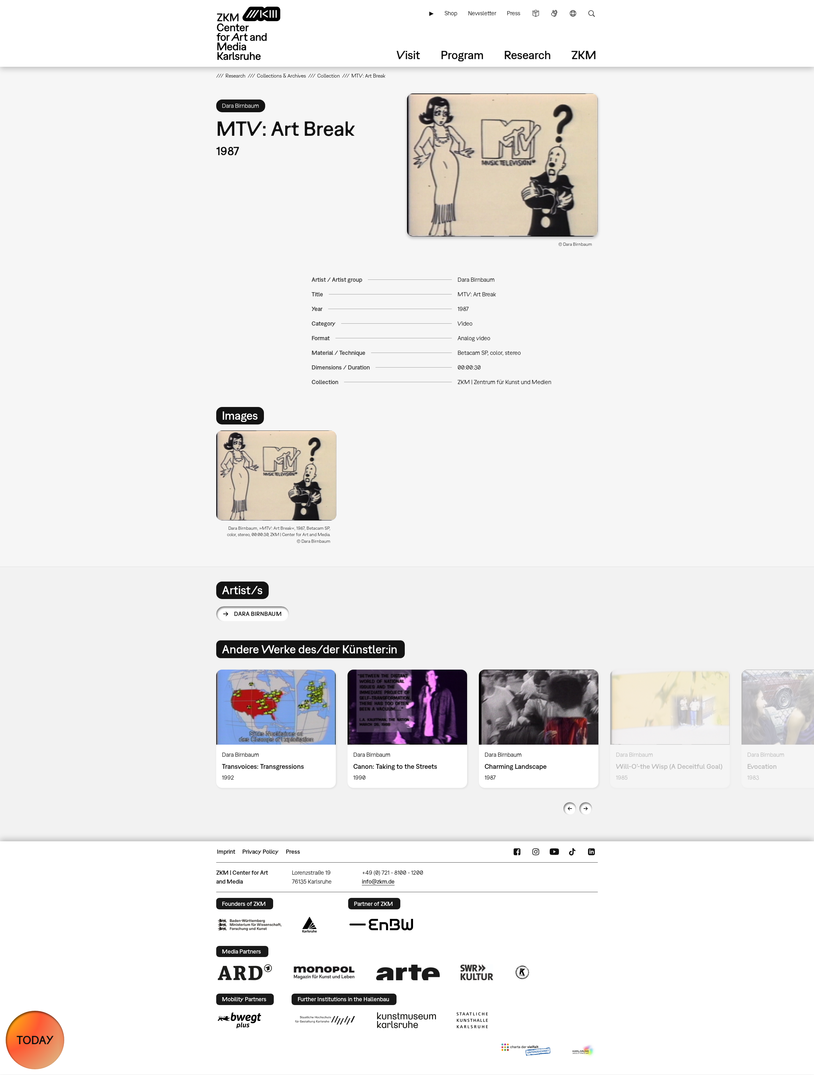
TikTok (573, 851)
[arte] (408, 972)
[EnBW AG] (381, 924)
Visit (408, 55)
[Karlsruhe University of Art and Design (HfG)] (325, 1020)
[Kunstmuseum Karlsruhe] (406, 1020)
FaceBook (517, 851)
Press (513, 13)
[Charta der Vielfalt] (526, 1051)
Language (573, 13)
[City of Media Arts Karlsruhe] (584, 1051)
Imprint (226, 851)
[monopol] (324, 972)
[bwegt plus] (239, 1020)
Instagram (535, 851)
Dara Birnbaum (258, 613)
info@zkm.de (378, 881)
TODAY (35, 1040)
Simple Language (535, 13)
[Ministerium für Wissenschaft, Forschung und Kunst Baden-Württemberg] (249, 925)
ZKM (583, 55)
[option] (279, 490)
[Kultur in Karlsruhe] (522, 972)
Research (527, 55)
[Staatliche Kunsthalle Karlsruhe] (472, 1020)
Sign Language (554, 13)
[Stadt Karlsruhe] (309, 925)
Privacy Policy (260, 851)
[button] (502, 165)
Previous (569, 808)
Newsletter (482, 13)
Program (462, 55)
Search (591, 13)
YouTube (554, 851)
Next (585, 808)
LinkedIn (591, 851)
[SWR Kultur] (476, 972)
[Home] (257, 33)
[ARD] (245, 972)
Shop (451, 13)
